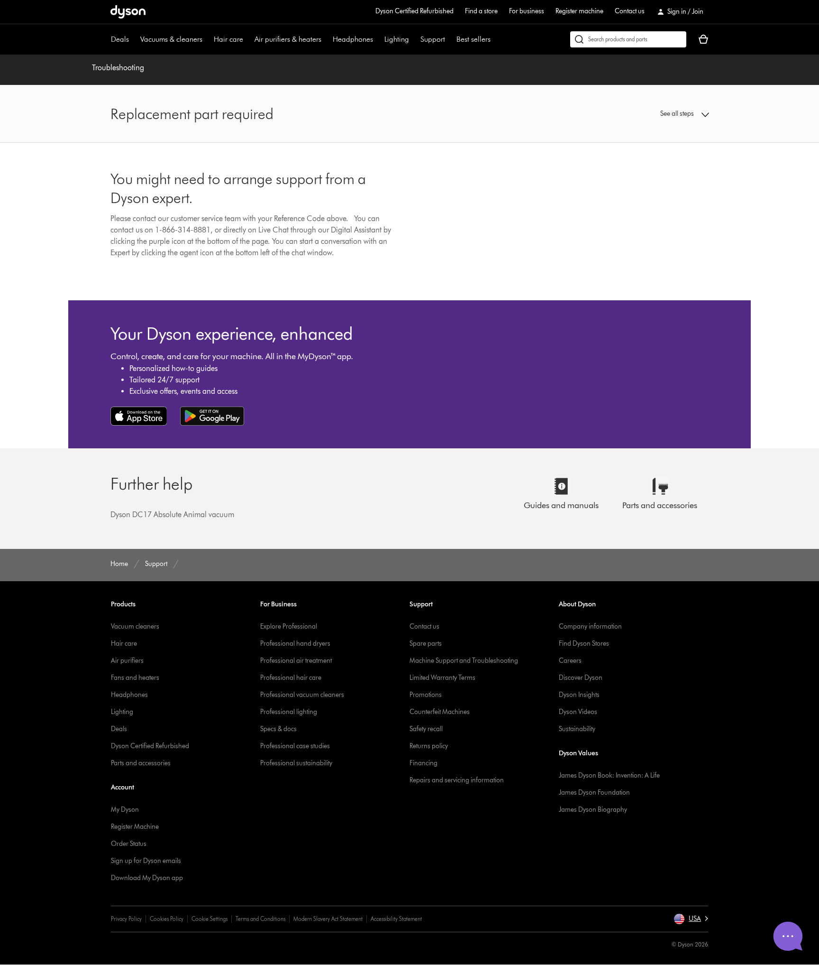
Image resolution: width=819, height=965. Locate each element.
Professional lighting (288, 712)
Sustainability (577, 729)
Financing (423, 763)
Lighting (396, 39)
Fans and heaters (135, 678)
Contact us (630, 11)
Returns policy (429, 746)
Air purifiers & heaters (288, 39)
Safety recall (426, 729)
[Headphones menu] (377, 39)
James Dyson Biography (593, 810)
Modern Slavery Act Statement (328, 918)
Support (432, 39)
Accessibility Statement (396, 918)
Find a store (481, 11)
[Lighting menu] (414, 39)
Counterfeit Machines (440, 712)
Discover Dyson (580, 678)
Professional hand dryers (295, 644)
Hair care (228, 39)
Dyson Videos (578, 712)
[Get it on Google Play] (212, 416)
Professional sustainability (296, 763)
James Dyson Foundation (594, 793)
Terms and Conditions (260, 918)
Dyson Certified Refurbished (414, 11)
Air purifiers (127, 661)
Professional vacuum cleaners (302, 695)
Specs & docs (278, 729)
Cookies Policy (166, 918)
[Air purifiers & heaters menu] (326, 39)
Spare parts (426, 644)
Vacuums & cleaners (171, 39)
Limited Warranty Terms (442, 678)
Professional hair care (290, 678)
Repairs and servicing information (457, 780)
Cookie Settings (209, 918)
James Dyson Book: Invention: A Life (609, 775)
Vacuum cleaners (135, 626)
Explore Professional (288, 626)
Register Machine (135, 827)
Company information (590, 626)
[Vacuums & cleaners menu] (207, 39)
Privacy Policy (126, 918)
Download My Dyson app (147, 878)
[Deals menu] (133, 39)
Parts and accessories (141, 763)
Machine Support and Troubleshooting (464, 661)
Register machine (579, 11)
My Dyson (125, 810)
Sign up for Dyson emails (146, 861)
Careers (570, 661)
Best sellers (473, 39)
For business (526, 11)
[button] (640, 114)
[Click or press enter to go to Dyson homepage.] (128, 12)
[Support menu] (450, 39)
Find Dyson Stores (584, 644)
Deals (120, 39)
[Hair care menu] (248, 39)
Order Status (128, 844)
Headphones (353, 39)
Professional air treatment (296, 661)
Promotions (426, 695)
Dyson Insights (579, 695)
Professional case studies (295, 746)
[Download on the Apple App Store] (138, 416)
